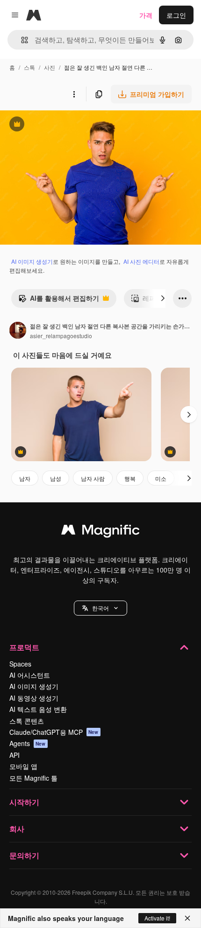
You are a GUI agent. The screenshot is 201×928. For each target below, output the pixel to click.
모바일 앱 (23, 766)
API (14, 755)
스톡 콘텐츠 (26, 720)
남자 (24, 478)
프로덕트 (24, 647)
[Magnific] (100, 532)
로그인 (176, 15)
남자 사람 (93, 478)
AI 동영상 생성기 (33, 698)
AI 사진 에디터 (141, 261)
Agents (27, 743)
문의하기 (24, 855)
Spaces (20, 663)
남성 (55, 478)
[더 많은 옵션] (74, 94)
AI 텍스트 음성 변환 (38, 709)
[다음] (162, 298)
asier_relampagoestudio (61, 336)
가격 (145, 15)
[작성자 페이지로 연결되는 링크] (17, 331)
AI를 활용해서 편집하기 (58, 300)
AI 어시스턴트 (29, 675)
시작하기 (24, 802)
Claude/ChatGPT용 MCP (54, 732)
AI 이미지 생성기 (32, 261)
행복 (130, 478)
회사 (16, 828)
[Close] (187, 918)
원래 (54, 125)
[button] (100, 608)
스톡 (29, 67)
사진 (49, 67)
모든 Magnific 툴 (33, 778)
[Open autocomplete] (21, 40)
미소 (160, 478)
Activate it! (157, 918)
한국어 (100, 608)
